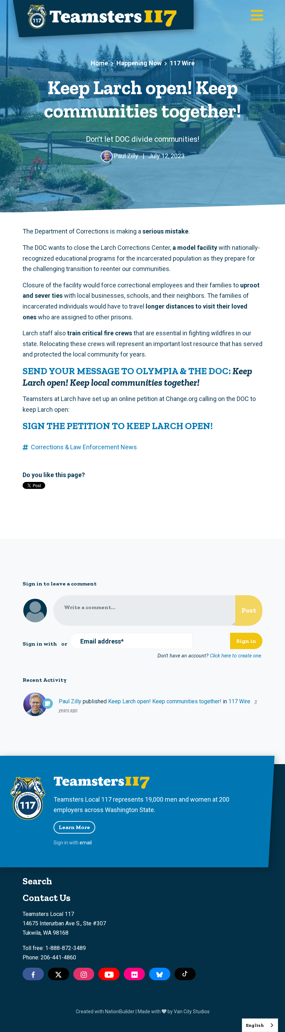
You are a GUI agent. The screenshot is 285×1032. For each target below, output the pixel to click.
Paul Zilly (70, 701)
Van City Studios (192, 1011)
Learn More (74, 827)
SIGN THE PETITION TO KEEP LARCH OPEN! (118, 426)
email (86, 842)
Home (99, 63)
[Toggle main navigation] (257, 16)
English (255, 1025)
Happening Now (139, 63)
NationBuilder (120, 1011)
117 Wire (182, 63)
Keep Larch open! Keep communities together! (164, 701)
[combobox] (260, 1025)
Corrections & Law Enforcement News (84, 447)
